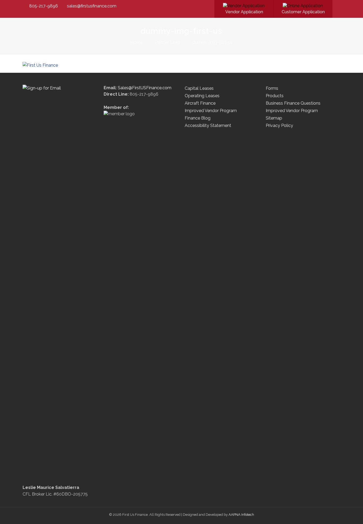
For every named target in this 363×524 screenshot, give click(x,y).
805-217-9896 (43, 5)
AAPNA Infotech (241, 515)
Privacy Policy (279, 125)
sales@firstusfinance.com (91, 5)
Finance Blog (197, 118)
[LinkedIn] (211, 6)
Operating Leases (202, 95)
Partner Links (167, 42)
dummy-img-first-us (212, 42)
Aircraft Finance (200, 103)
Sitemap (274, 118)
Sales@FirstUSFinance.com (144, 87)
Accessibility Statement (208, 125)
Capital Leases (199, 88)
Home (136, 42)
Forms (272, 88)
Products (275, 95)
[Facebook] (204, 6)
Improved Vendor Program (211, 110)
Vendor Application (244, 11)
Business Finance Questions (293, 103)
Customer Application (303, 11)
